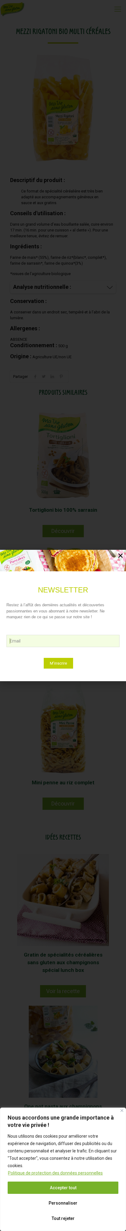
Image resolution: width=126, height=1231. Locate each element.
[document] (63, 615)
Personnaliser (63, 1203)
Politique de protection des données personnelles (55, 1173)
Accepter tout (63, 1187)
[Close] (121, 1110)
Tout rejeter (63, 1218)
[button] (120, 556)
